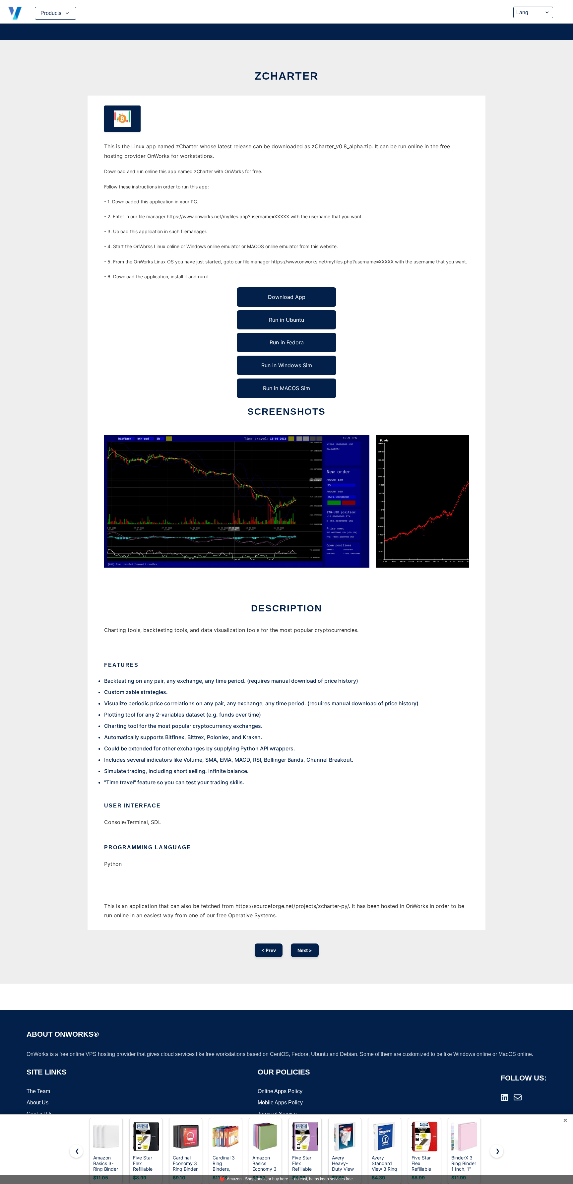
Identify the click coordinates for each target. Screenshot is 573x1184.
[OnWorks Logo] (15, 13)
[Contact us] (518, 1097)
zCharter (286, 76)
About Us (37, 1102)
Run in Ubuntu (286, 319)
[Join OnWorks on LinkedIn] (505, 1097)
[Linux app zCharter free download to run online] (122, 118)
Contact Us (40, 1114)
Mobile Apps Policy (280, 1102)
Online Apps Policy (280, 1091)
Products (50, 13)
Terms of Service (277, 1114)
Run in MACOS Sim (286, 388)
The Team (38, 1091)
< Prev (268, 950)
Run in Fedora (287, 342)
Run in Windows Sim (286, 365)
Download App (286, 297)
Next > (304, 950)
